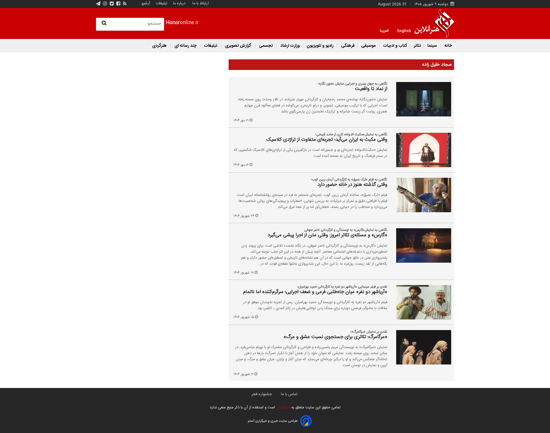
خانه (447, 45)
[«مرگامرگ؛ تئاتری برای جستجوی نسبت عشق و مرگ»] (420, 347)
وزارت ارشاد (289, 45)
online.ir (182, 23)
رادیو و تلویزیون (320, 45)
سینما (432, 45)
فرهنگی (347, 45)
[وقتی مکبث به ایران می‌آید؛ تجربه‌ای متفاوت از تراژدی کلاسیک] (420, 150)
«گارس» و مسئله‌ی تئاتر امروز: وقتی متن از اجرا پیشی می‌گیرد (327, 235)
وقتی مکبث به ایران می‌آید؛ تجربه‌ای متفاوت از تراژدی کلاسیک (326, 140)
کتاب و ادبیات (394, 45)
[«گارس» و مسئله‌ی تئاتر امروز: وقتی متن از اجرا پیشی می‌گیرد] (420, 245)
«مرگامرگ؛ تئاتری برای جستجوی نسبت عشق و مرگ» (335, 337)
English (404, 30)
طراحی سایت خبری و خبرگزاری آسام (272, 421)
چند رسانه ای (185, 45)
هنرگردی (159, 45)
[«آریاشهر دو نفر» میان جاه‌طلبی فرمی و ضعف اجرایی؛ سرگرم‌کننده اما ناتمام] (420, 302)
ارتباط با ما (200, 3)
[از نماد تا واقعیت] (420, 99)
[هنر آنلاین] (434, 23)
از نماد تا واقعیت (371, 89)
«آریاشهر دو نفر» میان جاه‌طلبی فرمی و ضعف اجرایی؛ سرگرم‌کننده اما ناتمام (315, 292)
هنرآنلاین (282, 407)
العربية (384, 30)
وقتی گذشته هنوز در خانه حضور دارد (352, 185)
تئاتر (417, 45)
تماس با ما (289, 394)
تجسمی (266, 45)
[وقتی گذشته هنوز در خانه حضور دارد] (420, 195)
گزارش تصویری (238, 45)
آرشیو (146, 3)
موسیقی (368, 45)
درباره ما (179, 3)
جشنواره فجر (262, 394)
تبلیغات (161, 3)
